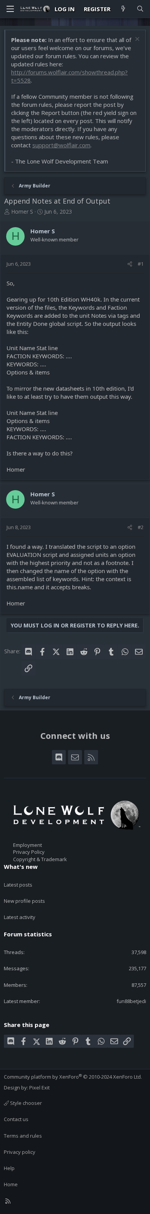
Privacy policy (19, 1151)
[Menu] (10, 9)
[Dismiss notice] (136, 40)
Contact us (16, 1119)
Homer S (22, 211)
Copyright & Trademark (40, 859)
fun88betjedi (131, 1001)
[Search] (140, 9)
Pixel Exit (39, 1087)
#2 (140, 527)
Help (9, 1168)
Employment (27, 844)
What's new (21, 866)
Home (11, 1184)
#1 (140, 263)
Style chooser (25, 1102)
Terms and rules (23, 1135)
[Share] (130, 263)
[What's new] (123, 9)
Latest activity (19, 917)
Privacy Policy (29, 851)
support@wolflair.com (61, 145)
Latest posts (18, 884)
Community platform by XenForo (73, 1076)
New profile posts (24, 900)
